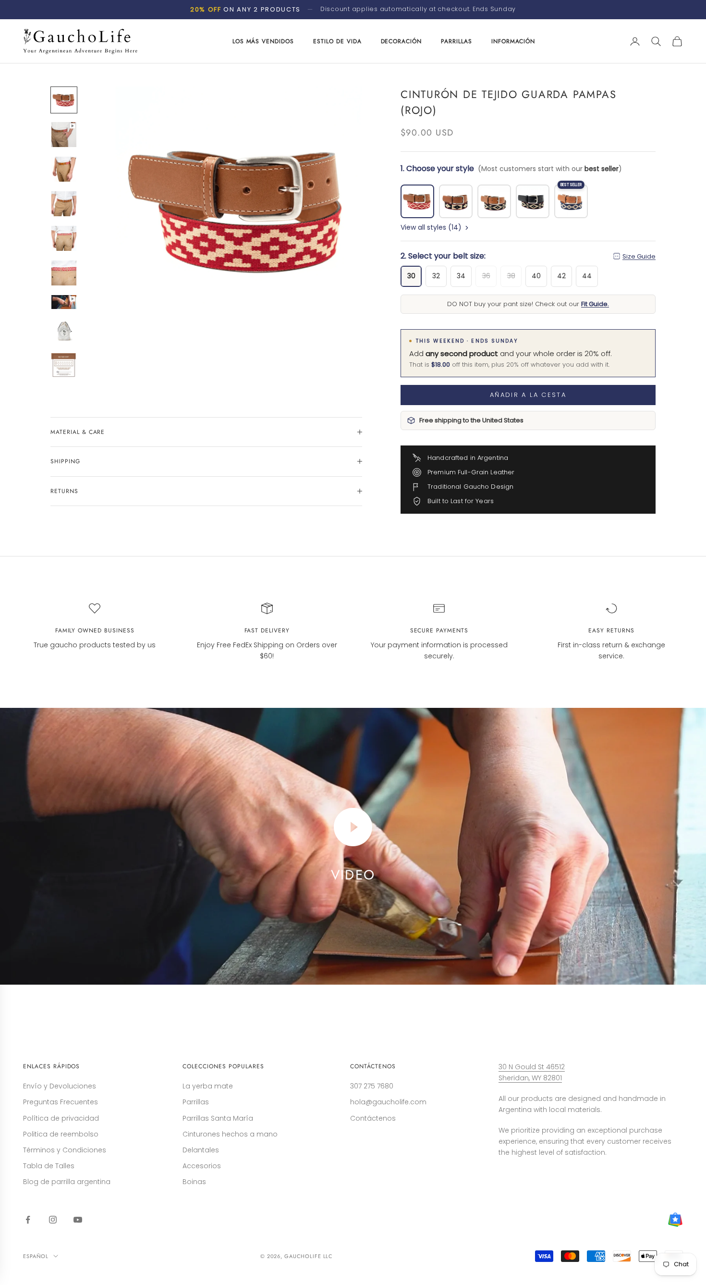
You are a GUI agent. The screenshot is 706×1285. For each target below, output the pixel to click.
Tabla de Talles (48, 1166)
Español (36, 1256)
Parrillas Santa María (218, 1118)
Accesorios (202, 1166)
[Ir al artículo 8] (63, 331)
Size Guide (639, 256)
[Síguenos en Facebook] (28, 1219)
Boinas (194, 1181)
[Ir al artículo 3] (63, 169)
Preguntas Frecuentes (60, 1102)
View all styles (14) (431, 227)
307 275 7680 (371, 1086)
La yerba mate (208, 1086)
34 (461, 276)
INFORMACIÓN (513, 41)
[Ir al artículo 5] (63, 238)
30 (411, 276)
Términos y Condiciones (64, 1150)
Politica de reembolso (60, 1134)
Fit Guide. (595, 304)
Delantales (201, 1150)
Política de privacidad (61, 1118)
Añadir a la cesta (528, 394)
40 (536, 276)
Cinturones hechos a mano (230, 1134)
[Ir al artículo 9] (63, 365)
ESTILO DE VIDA (337, 41)
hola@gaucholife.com (388, 1102)
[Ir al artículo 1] (63, 99)
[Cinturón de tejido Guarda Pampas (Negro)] (494, 201)
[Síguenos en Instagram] (53, 1219)
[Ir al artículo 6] (63, 272)
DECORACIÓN (401, 41)
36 (486, 276)
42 (561, 276)
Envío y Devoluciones (59, 1086)
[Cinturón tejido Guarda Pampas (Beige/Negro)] (456, 201)
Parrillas (196, 1102)
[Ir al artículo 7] (63, 302)
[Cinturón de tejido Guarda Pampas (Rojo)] (417, 201)
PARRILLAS (456, 41)
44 (587, 276)
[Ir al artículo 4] (63, 203)
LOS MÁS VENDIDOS (263, 41)
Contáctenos (373, 1118)
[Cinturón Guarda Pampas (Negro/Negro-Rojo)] (532, 201)
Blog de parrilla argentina (66, 1181)
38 (511, 276)
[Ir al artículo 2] (63, 134)
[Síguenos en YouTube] (78, 1219)
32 (436, 276)
